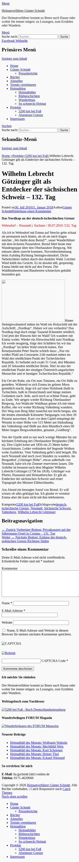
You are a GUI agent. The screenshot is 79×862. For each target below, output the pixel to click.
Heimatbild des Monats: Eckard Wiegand (37, 758)
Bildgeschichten (29, 96)
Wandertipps (27, 100)
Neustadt (36, 508)
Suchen (7, 126)
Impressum (17, 119)
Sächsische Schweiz (57, 508)
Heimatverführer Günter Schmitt (23, 10)
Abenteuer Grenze (31, 115)
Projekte (15, 107)
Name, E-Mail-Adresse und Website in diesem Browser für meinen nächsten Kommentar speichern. (37, 632)
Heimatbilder (27, 92)
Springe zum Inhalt (14, 58)
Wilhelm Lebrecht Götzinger (37, 512)
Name (7, 603)
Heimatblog (18, 88)
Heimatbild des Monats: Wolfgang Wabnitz (38, 742)
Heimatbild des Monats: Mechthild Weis (36, 746)
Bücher (15, 77)
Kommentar (9, 568)
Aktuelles (16, 81)
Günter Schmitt (20, 69)
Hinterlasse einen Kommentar (31, 211)
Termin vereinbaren (23, 84)
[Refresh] (8, 653)
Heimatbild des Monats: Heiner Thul (34, 754)
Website (7, 622)
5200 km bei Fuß (30, 111)
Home (14, 66)
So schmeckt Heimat (32, 103)
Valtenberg (9, 512)
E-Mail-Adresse (13, 610)
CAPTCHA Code (54, 661)
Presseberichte (28, 73)
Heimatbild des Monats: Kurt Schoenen (36, 750)
